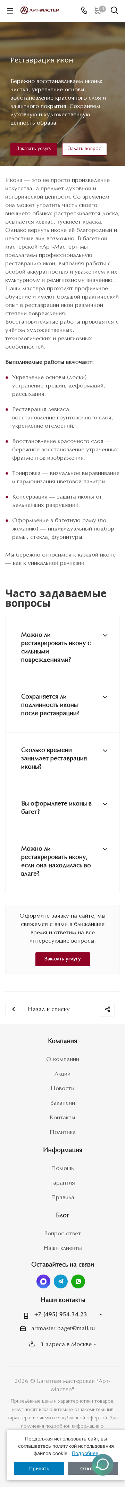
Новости (62, 1089)
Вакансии (62, 1103)
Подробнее (85, 1453)
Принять (39, 1468)
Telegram (61, 1281)
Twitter (43, 1281)
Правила (62, 1198)
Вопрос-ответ (62, 1234)
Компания (62, 1041)
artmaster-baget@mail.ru (63, 1328)
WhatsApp (78, 1281)
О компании (62, 1059)
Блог (62, 1215)
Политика (63, 1132)
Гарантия (62, 1183)
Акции (62, 1074)
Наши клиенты (62, 1248)
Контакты (62, 1118)
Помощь (62, 1168)
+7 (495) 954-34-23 (60, 1315)
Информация (62, 1150)
